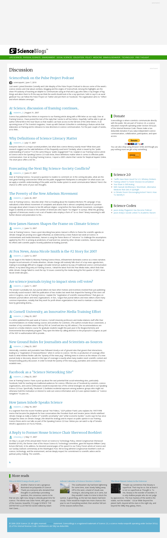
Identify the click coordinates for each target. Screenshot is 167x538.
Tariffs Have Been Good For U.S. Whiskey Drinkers (135, 179)
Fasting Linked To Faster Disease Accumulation (134, 182)
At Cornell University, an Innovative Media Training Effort (55, 312)
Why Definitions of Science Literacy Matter (43, 138)
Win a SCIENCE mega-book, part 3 (24, 481)
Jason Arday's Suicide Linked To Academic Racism (135, 212)
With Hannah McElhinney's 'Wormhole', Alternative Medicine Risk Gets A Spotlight (135, 188)
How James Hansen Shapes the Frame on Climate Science (54, 224)
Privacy (50, 523)
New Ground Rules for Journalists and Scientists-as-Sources (55, 342)
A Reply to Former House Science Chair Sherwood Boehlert (55, 433)
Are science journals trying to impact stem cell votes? (51, 282)
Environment (48, 57)
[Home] (34, 51)
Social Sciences (64, 57)
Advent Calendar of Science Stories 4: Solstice (80, 481)
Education (78, 57)
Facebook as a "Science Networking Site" (41, 372)
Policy (88, 57)
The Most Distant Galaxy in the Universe (129, 481)
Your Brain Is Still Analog (124, 184)
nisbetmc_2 (18, 112)
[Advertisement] (83, 22)
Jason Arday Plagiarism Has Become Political (132, 210)
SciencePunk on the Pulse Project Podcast (41, 78)
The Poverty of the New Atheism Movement (43, 194)
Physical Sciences (32, 57)
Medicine (97, 57)
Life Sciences (15, 57)
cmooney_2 (18, 437)
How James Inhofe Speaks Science (35, 402)
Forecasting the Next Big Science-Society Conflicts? (49, 169)
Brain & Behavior (111, 57)
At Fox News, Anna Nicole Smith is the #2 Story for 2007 (53, 251)
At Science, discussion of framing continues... (44, 108)
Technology (128, 57)
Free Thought (142, 57)
